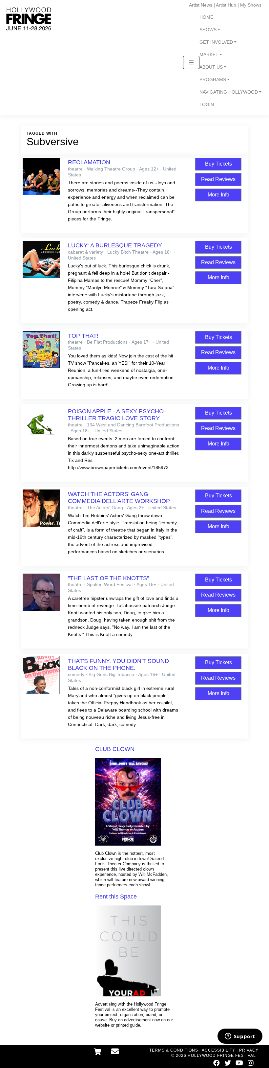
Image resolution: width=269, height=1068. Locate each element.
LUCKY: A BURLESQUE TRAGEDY (115, 245)
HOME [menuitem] (206, 17)
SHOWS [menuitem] (208, 29)
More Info (218, 194)
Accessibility (218, 1050)
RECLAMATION (89, 162)
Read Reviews (218, 179)
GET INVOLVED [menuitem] (216, 42)
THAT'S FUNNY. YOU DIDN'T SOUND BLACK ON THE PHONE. (118, 664)
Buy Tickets (218, 164)
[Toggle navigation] (191, 62)
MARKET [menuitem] (208, 54)
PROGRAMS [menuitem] (212, 79)
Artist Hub (226, 5)
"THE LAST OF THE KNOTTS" (108, 578)
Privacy (249, 1050)
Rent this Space (116, 896)
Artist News (200, 5)
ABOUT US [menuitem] (211, 67)
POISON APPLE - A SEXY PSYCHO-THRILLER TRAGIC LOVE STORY (117, 414)
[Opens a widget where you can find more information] (239, 1037)
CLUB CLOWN (114, 749)
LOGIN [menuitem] (206, 104)
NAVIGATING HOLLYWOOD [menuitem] (228, 92)
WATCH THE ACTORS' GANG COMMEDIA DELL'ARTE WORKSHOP (119, 497)
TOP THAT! (83, 335)
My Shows (250, 5)
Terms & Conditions (173, 1050)
